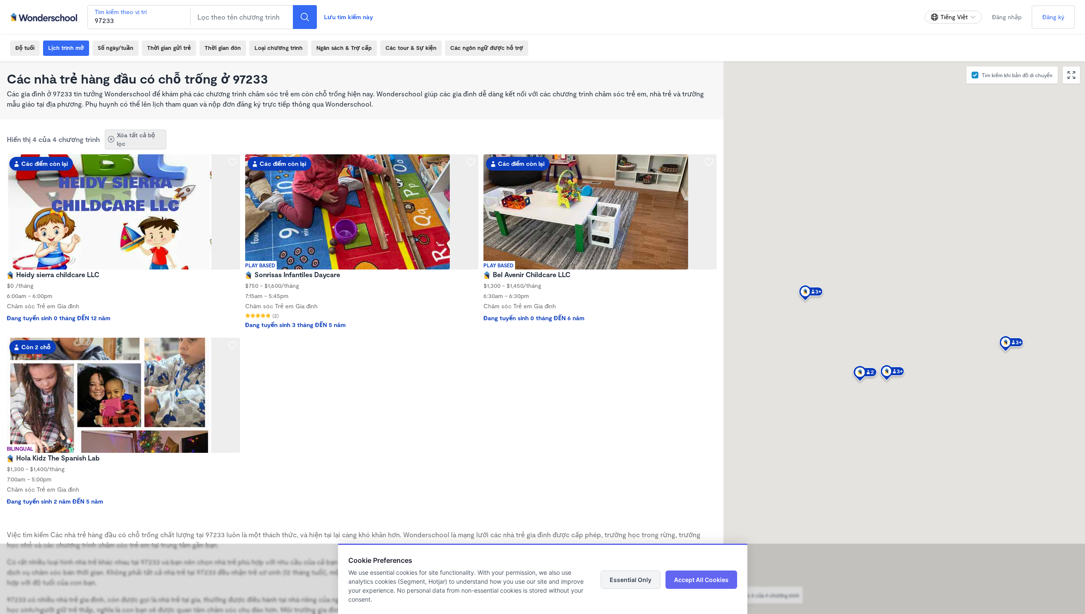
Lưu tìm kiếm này (348, 16)
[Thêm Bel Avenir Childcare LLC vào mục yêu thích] (709, 162)
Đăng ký (1053, 16)
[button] (892, 374)
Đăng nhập (1006, 16)
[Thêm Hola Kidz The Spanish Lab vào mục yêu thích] (232, 345)
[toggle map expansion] (1071, 75)
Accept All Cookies (701, 579)
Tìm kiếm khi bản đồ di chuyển (1017, 75)
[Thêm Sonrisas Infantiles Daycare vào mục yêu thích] (471, 162)
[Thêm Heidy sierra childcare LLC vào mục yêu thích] (232, 162)
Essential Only (630, 579)
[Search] (305, 17)
